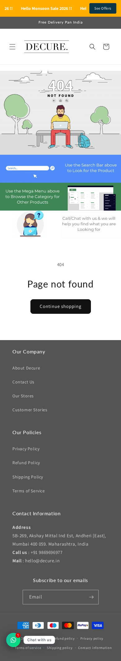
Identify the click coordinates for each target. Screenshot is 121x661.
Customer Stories (29, 410)
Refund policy (63, 638)
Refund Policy (26, 462)
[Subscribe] (91, 597)
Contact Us (23, 382)
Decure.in (38, 638)
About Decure (26, 368)
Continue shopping (61, 306)
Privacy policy (91, 638)
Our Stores (23, 396)
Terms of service (28, 648)
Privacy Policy (25, 448)
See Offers (102, 8)
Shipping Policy (27, 477)
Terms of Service (28, 491)
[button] (12, 47)
